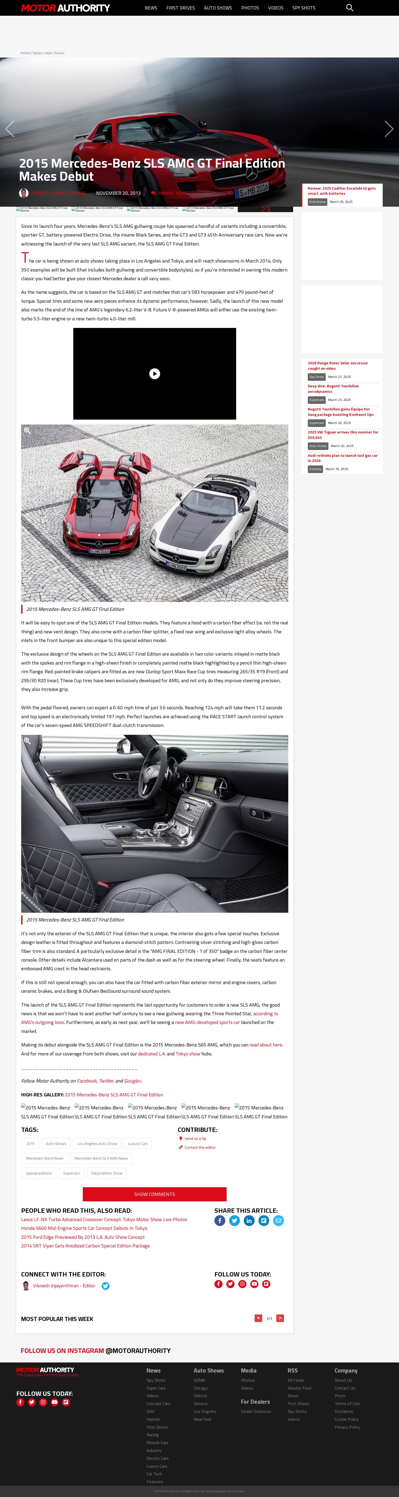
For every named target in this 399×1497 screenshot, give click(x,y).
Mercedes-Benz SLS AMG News (101, 1158)
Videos (275, 8)
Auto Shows (218, 8)
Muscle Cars (158, 1442)
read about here (265, 1044)
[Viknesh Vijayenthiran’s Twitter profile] (100, 1285)
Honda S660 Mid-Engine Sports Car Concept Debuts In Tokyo (84, 1228)
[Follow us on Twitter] (230, 1284)
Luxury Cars (138, 1143)
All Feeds (296, 1380)
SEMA (199, 1380)
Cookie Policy (347, 1419)
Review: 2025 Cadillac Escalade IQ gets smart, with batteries (342, 191)
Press (340, 1395)
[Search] (363, 8)
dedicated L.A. (152, 1053)
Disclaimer (344, 1411)
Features (155, 1481)
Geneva (200, 1403)
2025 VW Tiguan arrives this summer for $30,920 (343, 435)
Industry (315, 469)
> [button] (280, 1318)
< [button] (258, 1318)
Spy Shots (304, 8)
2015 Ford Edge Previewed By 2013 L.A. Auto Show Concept (83, 1237)
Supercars (71, 1173)
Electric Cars (158, 1458)
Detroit (200, 1395)
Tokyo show (188, 1053)
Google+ (132, 1080)
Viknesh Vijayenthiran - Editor (64, 1285)
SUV (150, 1411)
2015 (30, 1143)
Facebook (87, 1080)
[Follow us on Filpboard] (266, 1284)
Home (25, 53)
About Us (343, 1380)
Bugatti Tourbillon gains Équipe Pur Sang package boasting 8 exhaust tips (341, 412)
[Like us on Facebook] (218, 1284)
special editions (39, 1173)
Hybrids (153, 1419)
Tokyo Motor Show (106, 1173)
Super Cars (156, 1388)
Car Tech (154, 1474)
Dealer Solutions (256, 1411)
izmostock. (238, 1491)
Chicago (201, 1388)
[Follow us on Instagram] (242, 1284)
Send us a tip (195, 1138)
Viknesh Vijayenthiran (58, 193)
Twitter (106, 1080)
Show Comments (154, 1194)
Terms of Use (347, 1403)
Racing (153, 1435)
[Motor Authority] (66, 8)
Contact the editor (200, 1147)
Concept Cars (158, 1403)
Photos (250, 8)
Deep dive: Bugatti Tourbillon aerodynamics (333, 389)
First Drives (180, 8)
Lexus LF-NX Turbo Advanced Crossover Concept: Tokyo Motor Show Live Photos (104, 1219)
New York (202, 1419)
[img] (219, 1220)
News (151, 8)
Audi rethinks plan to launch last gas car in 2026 (343, 458)
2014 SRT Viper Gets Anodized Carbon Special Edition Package (85, 1245)
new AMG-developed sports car (207, 1022)
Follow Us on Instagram (96, 1350)
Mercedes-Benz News (45, 1158)
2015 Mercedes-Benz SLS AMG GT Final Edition (114, 1094)
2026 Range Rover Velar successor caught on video (338, 365)
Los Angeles (205, 1411)
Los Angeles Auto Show (97, 1143)
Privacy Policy (347, 1427)
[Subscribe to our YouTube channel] (254, 1284)
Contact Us (345, 1388)
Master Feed (299, 1388)
